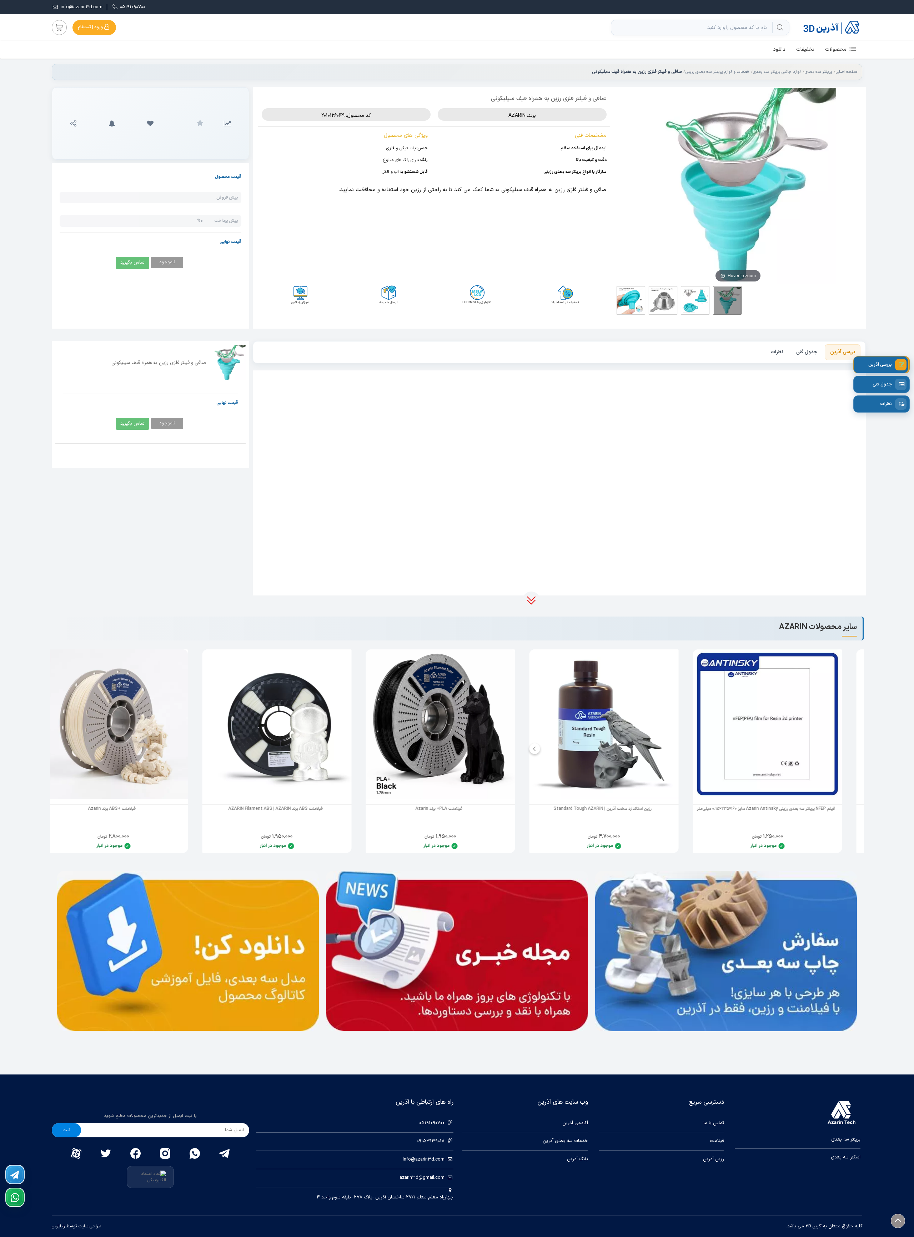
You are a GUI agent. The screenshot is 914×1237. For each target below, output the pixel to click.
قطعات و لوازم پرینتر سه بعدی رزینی (717, 72)
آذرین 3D (813, 1226)
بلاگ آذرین (577, 1159)
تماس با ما (713, 1123)
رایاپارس (58, 1226)
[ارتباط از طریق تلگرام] (15, 1174)
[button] (150, 123)
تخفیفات (805, 49)
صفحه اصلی (846, 72)
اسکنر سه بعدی (845, 1157)
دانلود (779, 49)
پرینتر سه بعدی (818, 72)
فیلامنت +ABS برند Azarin (128, 808)
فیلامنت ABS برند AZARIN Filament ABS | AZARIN (292, 808)
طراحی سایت (89, 1226)
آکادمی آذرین (575, 1123)
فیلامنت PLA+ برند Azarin (455, 808)
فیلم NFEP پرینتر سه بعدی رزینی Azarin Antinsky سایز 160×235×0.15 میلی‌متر (782, 808)
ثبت (66, 1130)
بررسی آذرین (842, 352)
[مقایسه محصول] (227, 123)
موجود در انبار (780, 845)
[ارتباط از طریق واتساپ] (15, 1197)
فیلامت (717, 1141)
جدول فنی (806, 352)
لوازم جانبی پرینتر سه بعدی (777, 72)
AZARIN (517, 115)
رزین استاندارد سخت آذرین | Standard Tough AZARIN (619, 808)
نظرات (776, 352)
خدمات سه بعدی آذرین (565, 1141)
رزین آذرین (713, 1159)
